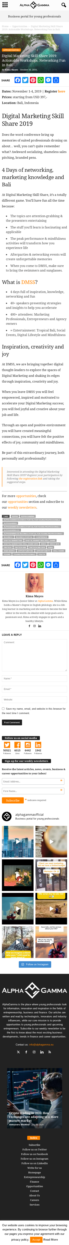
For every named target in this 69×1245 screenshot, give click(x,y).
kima (50, 547)
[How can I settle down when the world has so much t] (51, 942)
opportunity (43, 551)
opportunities (26, 496)
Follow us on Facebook (34, 1154)
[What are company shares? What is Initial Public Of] (18, 908)
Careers (34, 1200)
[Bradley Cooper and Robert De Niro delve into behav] (51, 841)
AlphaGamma (45, 601)
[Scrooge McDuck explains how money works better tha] (18, 875)
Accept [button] (36, 1239)
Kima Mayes (11, 69)
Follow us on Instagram (34, 1158)
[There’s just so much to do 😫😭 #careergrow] (51, 908)
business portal (24, 537)
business (8, 537)
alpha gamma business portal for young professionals (32, 520)
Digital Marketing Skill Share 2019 (21, 544)
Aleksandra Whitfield (19, 1124)
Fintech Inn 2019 (37, 547)
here (61, 91)
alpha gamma (27, 516)
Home (5, 26)
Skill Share (58, 551)
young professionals (24, 554)
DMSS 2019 (54, 544)
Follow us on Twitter (34, 1149)
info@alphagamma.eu (41, 1044)
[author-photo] (34, 583)
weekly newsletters (22, 507)
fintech (8, 547)
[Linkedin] (39, 626)
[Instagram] (34, 626)
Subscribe (34, 1145)
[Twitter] (19, 1052)
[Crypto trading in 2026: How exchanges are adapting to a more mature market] (34, 1100)
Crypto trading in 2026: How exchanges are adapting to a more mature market (33, 1116)
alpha (15, 516)
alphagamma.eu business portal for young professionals (33, 533)
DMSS (28, 281)
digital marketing (13, 540)
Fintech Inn (20, 547)
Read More (50, 1239)
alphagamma (10, 523)
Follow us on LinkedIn (34, 1163)
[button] (63, 5)
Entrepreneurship (34, 1177)
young (7, 554)
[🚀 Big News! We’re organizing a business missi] (18, 841)
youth (42, 554)
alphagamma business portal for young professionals (32, 526)
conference (41, 537)
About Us (34, 1195)
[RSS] (50, 1052)
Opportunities (19, 26)
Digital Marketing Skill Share (40, 540)
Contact (34, 1191)
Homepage (34, 1172)
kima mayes (9, 551)
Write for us (34, 1168)
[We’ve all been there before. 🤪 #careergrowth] (18, 942)
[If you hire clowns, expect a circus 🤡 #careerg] (51, 875)
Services (34, 1204)
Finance (34, 1181)
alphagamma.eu (12, 530)
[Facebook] (29, 626)
